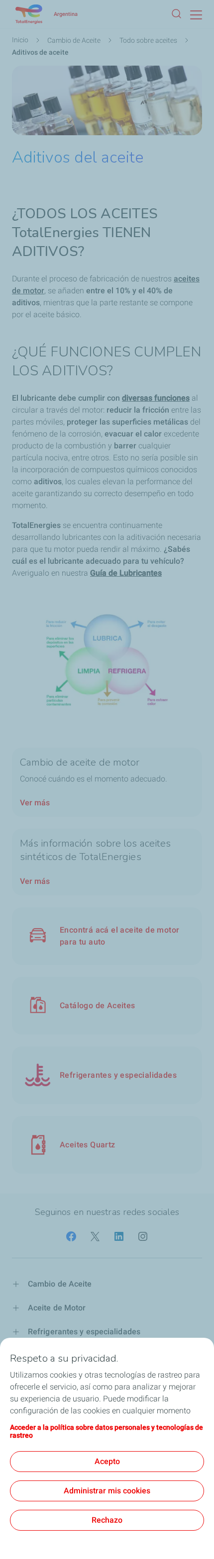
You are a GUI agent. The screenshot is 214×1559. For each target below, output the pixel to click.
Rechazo (107, 1520)
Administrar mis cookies (107, 1490)
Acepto (107, 1461)
